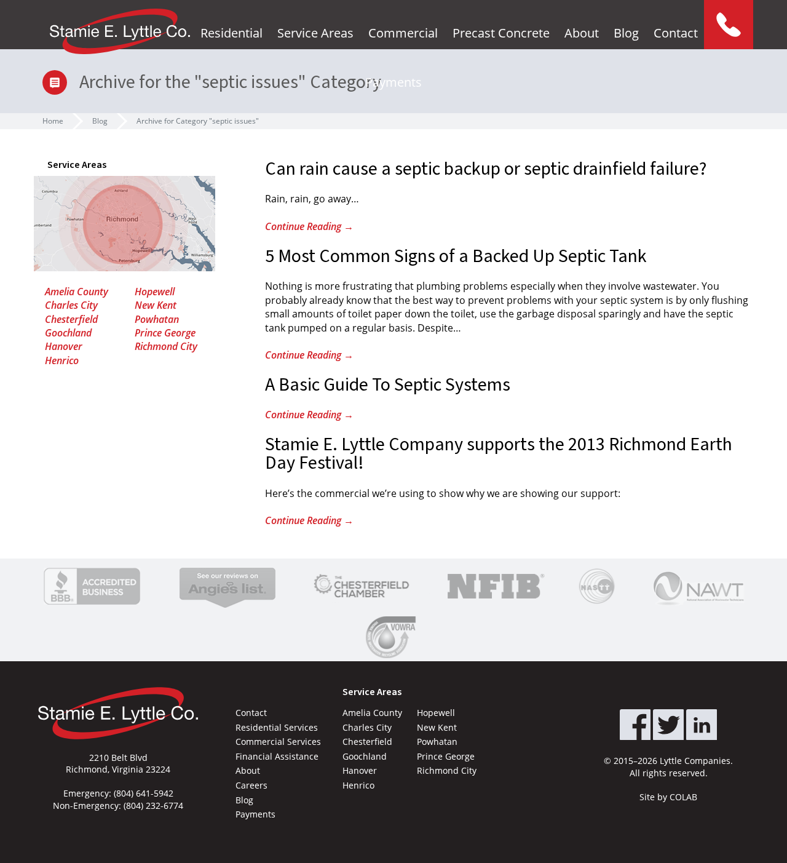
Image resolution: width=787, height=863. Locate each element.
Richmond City (166, 346)
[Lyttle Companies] (120, 31)
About (581, 33)
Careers (251, 785)
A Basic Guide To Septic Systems (387, 385)
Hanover (63, 346)
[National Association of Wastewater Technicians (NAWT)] (698, 586)
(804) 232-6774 (153, 805)
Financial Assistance (276, 756)
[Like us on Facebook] (635, 724)
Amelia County (76, 291)
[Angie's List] (227, 586)
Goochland (68, 333)
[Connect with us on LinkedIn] (701, 724)
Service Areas (315, 33)
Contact (676, 33)
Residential (231, 33)
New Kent (155, 305)
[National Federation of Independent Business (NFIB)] (493, 586)
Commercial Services (278, 741)
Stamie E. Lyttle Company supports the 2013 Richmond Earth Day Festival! (498, 453)
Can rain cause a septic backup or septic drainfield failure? (485, 169)
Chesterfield (71, 319)
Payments (393, 82)
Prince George (165, 333)
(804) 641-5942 (143, 793)
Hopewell (155, 291)
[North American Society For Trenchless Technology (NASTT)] (597, 586)
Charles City (71, 305)
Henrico (62, 360)
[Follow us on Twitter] (668, 724)
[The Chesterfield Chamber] (361, 586)
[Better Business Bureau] (92, 586)
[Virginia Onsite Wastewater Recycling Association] (393, 637)
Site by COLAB (668, 797)
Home (52, 121)
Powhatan (157, 319)
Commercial (403, 33)
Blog (626, 33)
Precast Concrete (501, 33)
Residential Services (276, 727)
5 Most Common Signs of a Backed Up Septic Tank (456, 256)
